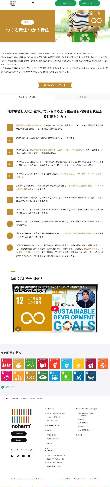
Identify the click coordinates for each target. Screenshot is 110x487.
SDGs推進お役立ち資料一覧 (56, 455)
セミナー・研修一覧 (53, 417)
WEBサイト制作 (52, 421)
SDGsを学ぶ (49, 450)
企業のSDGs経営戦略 (52, 425)
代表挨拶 (81, 419)
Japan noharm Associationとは (86, 409)
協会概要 (81, 426)
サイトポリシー (94, 479)
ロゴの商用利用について (85, 430)
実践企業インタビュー (54, 439)
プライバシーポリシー (79, 479)
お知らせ (79, 435)
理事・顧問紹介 (83, 423)
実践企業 (48, 430)
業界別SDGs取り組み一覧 (55, 459)
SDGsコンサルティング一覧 (56, 413)
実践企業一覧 (51, 435)
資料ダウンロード (51, 448)
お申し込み (49, 443)
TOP (6, 398)
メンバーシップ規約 (64, 479)
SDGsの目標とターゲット (55, 462)
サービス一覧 (49, 409)
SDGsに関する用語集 (54, 466)
